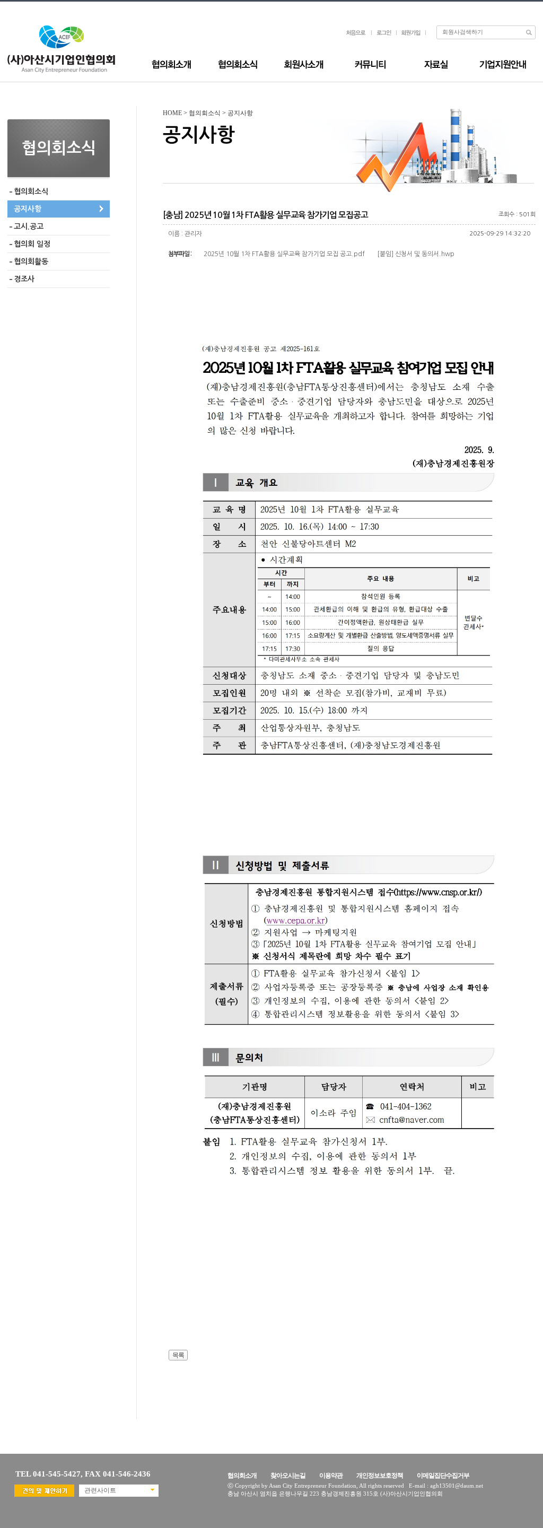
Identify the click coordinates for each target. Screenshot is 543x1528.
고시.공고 (28, 226)
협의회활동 (31, 261)
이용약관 (331, 1475)
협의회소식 (31, 191)
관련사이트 (100, 1490)
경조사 (24, 279)
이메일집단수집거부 (443, 1475)
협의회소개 (242, 1475)
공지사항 (27, 209)
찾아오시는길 (287, 1475)
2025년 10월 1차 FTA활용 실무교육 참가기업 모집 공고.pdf (284, 254)
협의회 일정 (32, 244)
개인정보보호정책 (379, 1475)
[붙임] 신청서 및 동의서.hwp (415, 254)
